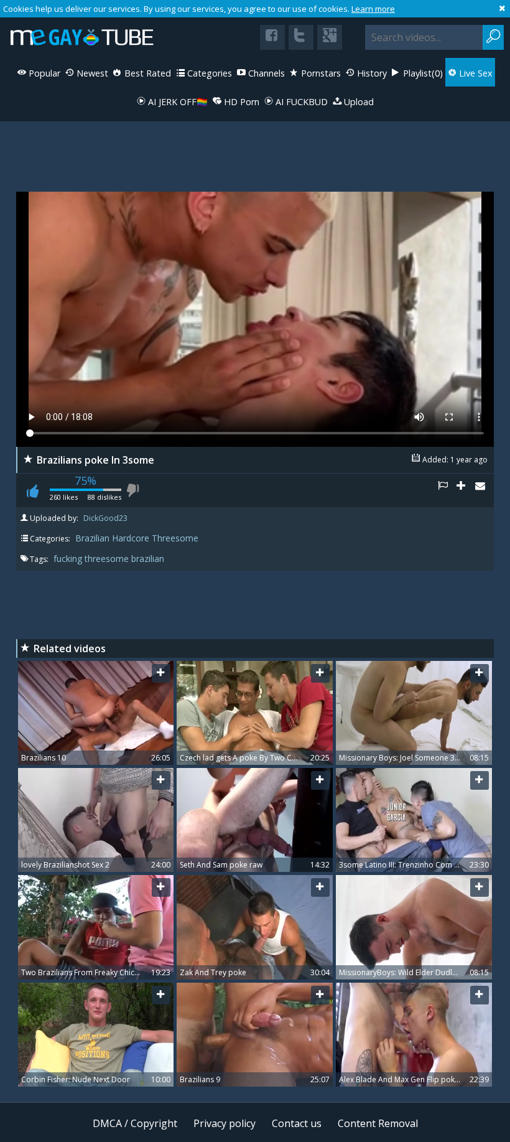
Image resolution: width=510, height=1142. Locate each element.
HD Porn (240, 102)
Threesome (175, 538)
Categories (208, 73)
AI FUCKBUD (300, 102)
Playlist (422, 73)
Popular (43, 73)
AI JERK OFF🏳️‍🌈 (177, 102)
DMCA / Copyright (135, 1123)
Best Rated (146, 73)
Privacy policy (224, 1123)
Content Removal (378, 1123)
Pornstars (320, 73)
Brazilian (92, 538)
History (371, 73)
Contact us (297, 1123)
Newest (91, 73)
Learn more (373, 8)
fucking (69, 558)
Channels (265, 73)
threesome (108, 558)
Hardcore (130, 538)
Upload (357, 102)
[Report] (447, 490)
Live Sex (475, 73)
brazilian (147, 558)
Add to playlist (466, 490)
